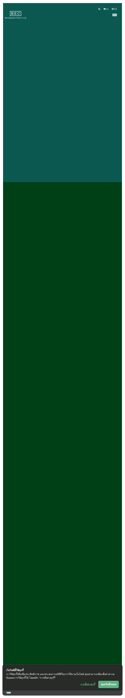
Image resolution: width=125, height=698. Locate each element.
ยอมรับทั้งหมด (108, 684)
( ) (107, 9)
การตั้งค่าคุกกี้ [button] (87, 684)
